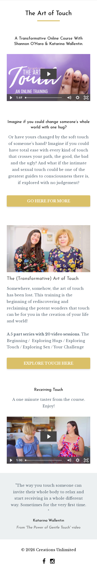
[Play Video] (11, 97)
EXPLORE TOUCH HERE (48, 363)
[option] (48, 506)
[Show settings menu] (77, 97)
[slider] (44, 97)
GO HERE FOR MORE (48, 201)
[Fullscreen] (86, 97)
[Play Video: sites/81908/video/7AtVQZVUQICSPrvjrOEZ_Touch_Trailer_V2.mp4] (48, 74)
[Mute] (69, 97)
